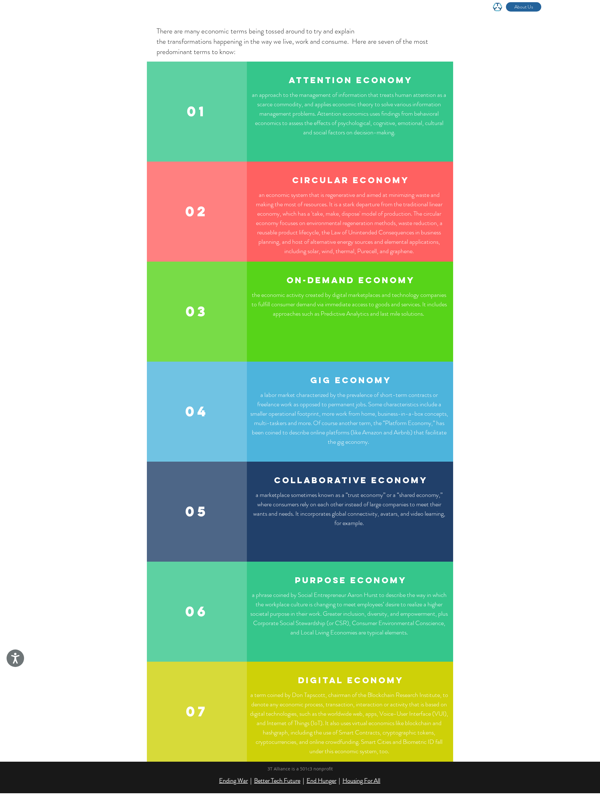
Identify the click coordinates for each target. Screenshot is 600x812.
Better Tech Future (277, 780)
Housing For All (361, 780)
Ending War (233, 780)
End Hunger (321, 780)
